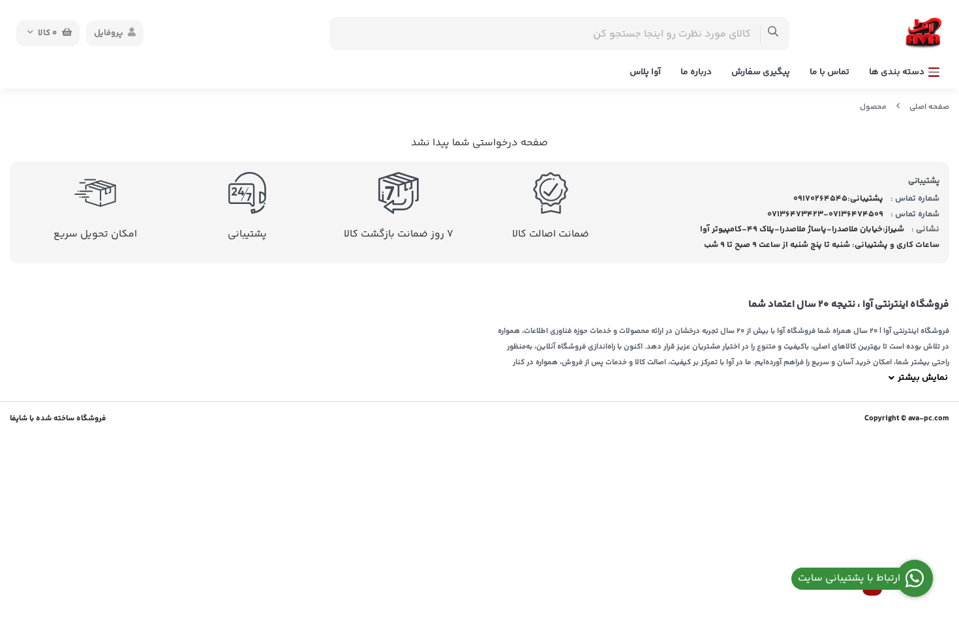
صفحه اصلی (929, 107)
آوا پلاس (645, 72)
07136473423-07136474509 (825, 214)
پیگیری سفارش (760, 72)
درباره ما (696, 72)
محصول (873, 107)
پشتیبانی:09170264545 (838, 198)
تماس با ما (829, 72)
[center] (773, 33)
